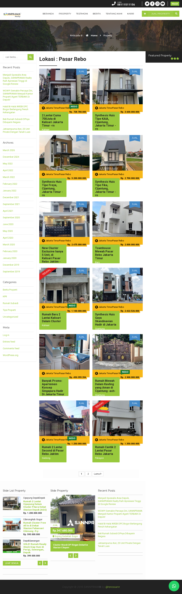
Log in (6, 335)
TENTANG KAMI (114, 13)
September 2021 (11, 204)
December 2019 (11, 264)
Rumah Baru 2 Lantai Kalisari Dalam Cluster (51, 318)
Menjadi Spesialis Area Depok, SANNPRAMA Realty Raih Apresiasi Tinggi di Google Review (17, 79)
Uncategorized (10, 316)
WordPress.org (10, 355)
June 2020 (8, 224)
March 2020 (9, 244)
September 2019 (11, 271)
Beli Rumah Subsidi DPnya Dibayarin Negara (16, 120)
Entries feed (9, 341)
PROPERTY (65, 13)
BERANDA (48, 13)
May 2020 (8, 231)
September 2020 (11, 217)
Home (94, 35)
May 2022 (8, 163)
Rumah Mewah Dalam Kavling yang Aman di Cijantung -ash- (105, 386)
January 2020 (9, 258)
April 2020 (8, 237)
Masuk (175, 4)
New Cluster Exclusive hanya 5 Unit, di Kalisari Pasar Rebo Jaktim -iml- (52, 256)
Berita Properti (10, 289)
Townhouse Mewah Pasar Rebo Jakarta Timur (104, 253)
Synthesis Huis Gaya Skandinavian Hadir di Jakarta (105, 319)
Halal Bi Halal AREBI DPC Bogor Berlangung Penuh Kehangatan (15, 109)
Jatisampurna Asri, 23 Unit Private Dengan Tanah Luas (16, 130)
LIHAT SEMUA (11, 563)
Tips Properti (9, 310)
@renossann (113, 586)
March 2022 (9, 177)
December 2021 (11, 197)
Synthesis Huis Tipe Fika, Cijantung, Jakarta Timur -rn (105, 188)
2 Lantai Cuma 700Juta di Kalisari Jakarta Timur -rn (52, 120)
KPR (5, 296)
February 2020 (10, 251)
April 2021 (8, 211)
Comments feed (11, 348)
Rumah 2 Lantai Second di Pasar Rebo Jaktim (53, 450)
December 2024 (11, 156)
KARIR (130, 13)
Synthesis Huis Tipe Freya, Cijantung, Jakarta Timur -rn (52, 188)
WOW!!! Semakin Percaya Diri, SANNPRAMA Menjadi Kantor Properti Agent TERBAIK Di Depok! (18, 95)
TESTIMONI (82, 13)
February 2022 (10, 184)
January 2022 (9, 190)
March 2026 (9, 150)
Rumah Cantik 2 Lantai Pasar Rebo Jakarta (105, 450)
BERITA (97, 13)
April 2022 (8, 170)
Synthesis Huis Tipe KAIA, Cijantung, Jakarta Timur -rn (105, 122)
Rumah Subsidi (10, 303)
